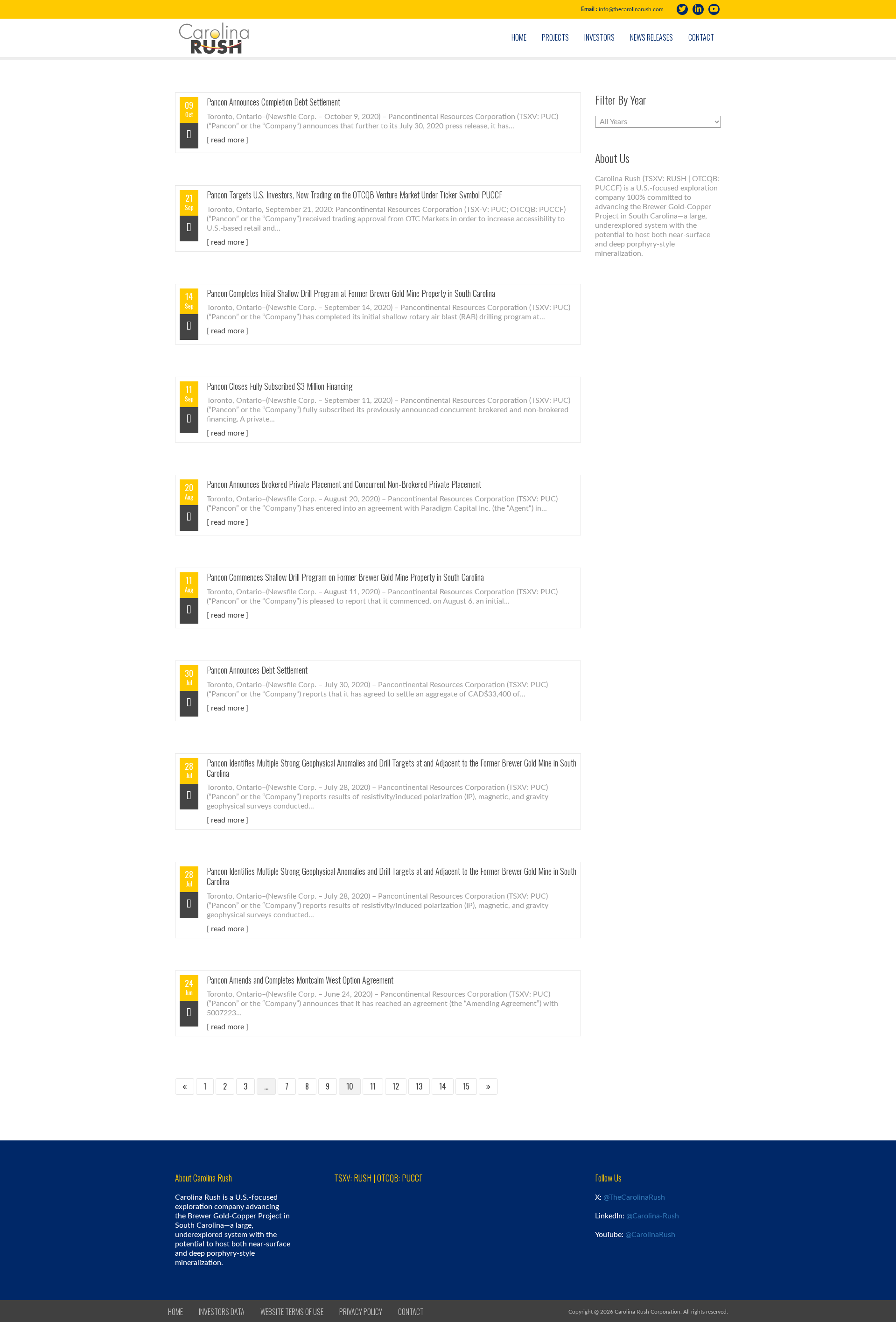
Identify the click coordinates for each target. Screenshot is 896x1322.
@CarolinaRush (650, 1234)
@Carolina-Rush (652, 1216)
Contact (701, 37)
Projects (555, 37)
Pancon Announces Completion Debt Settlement (273, 102)
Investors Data (222, 1311)
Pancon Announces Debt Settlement (257, 670)
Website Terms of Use (291, 1311)
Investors (599, 37)
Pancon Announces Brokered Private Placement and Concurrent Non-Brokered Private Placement (344, 484)
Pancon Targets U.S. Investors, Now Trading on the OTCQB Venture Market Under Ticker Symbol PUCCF (354, 195)
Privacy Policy (360, 1311)
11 (373, 1086)
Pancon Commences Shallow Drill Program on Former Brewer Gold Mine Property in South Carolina (345, 577)
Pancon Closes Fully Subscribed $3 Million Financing (280, 386)
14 (442, 1086)
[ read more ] (227, 140)
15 (466, 1086)
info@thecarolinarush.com (631, 9)
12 (395, 1086)
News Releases (651, 37)
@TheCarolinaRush (634, 1197)
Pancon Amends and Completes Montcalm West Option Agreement (300, 980)
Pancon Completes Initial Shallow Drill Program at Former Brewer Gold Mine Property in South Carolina (351, 293)
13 (419, 1086)
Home (518, 37)
